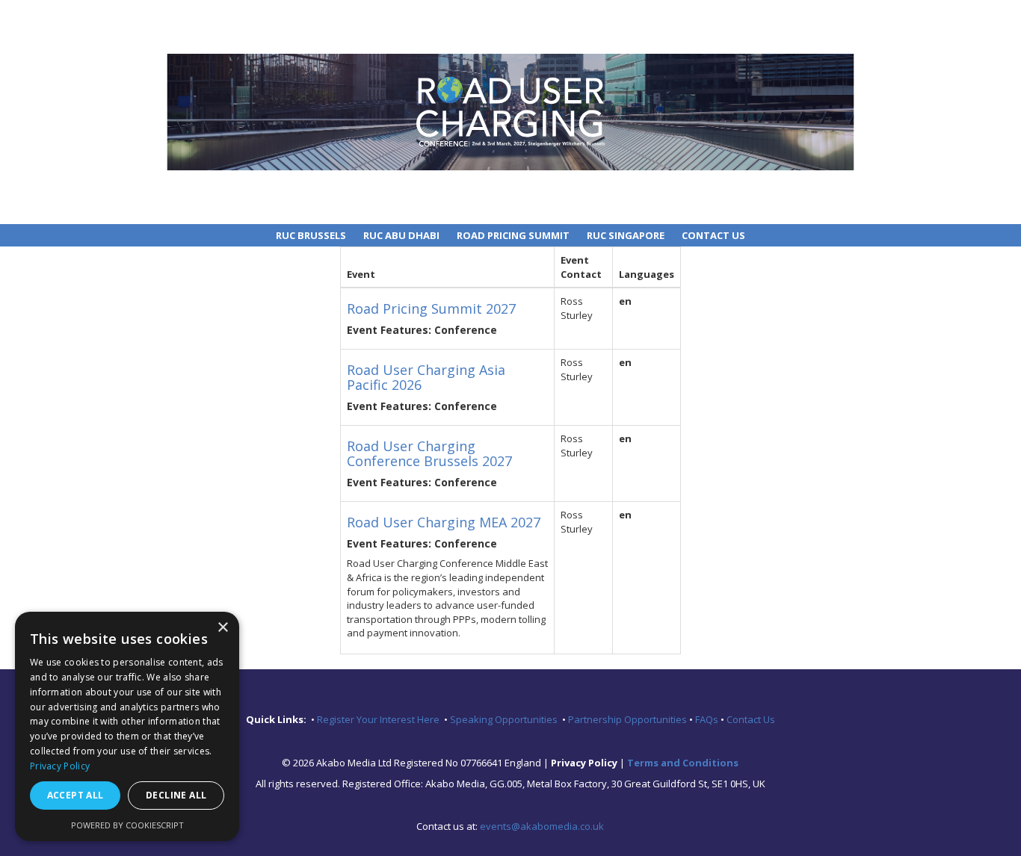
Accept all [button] (75, 795)
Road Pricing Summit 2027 (431, 308)
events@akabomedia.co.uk (542, 826)
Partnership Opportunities (628, 719)
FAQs (708, 719)
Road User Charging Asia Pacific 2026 (426, 377)
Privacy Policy (60, 766)
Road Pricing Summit (513, 235)
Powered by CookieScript (127, 825)
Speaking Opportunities (506, 719)
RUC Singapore (625, 235)
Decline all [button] (176, 795)
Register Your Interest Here (379, 719)
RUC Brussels (311, 235)
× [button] (222, 627)
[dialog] (127, 726)
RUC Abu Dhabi (401, 235)
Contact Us (713, 235)
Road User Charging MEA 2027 (443, 522)
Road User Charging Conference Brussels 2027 (429, 453)
